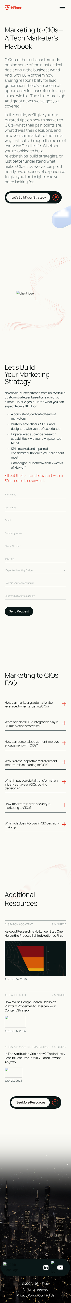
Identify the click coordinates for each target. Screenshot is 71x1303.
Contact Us (46, 1295)
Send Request (19, 611)
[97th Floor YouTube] (60, 1267)
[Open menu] (62, 7)
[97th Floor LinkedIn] (46, 1267)
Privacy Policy (26, 1295)
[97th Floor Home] (11, 1267)
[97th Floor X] (53, 1267)
